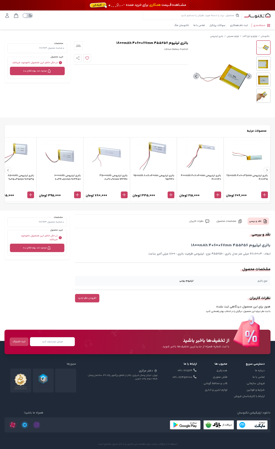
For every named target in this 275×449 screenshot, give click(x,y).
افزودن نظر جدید (87, 298)
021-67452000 (182, 377)
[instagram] (36, 425)
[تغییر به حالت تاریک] (27, 15)
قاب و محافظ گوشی (215, 383)
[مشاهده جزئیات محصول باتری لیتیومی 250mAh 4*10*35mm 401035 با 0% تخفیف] (247, 188)
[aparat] (12, 425)
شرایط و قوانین (256, 390)
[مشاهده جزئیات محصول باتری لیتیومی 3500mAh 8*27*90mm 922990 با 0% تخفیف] (107, 188)
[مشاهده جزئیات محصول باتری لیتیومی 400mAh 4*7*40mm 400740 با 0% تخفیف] (200, 188)
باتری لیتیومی (216, 36)
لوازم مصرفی (233, 36)
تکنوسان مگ (181, 25)
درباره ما (260, 371)
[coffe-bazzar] (219, 424)
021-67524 (185, 371)
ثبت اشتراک (19, 342)
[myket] (252, 424)
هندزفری (221, 371)
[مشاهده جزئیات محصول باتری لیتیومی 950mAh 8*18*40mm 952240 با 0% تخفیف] (153, 188)
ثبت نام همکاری (239, 25)
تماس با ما (199, 25)
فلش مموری (220, 377)
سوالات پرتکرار (217, 25)
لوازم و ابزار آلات (249, 36)
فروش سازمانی (256, 383)
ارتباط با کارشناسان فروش (249, 396)
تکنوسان (265, 36)
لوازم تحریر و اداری (216, 390)
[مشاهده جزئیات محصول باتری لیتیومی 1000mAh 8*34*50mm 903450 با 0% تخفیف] (60, 188)
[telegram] (24, 425)
